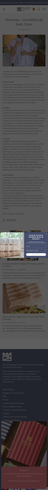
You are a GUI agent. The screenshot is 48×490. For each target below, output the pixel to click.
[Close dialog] (46, 234)
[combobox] (35, 250)
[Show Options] (45, 250)
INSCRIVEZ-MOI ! (36, 254)
